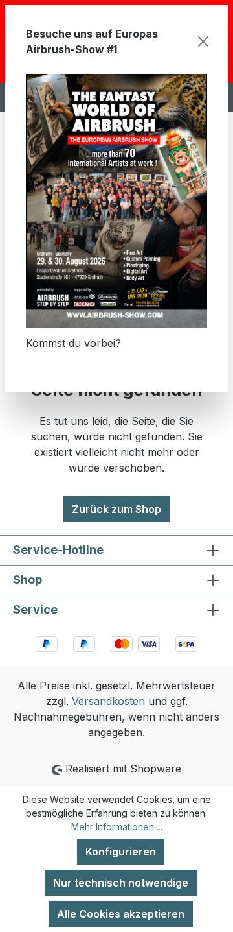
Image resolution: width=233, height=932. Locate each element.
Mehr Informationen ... (116, 826)
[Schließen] (203, 41)
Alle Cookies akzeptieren (120, 913)
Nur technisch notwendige (120, 882)
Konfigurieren (120, 851)
